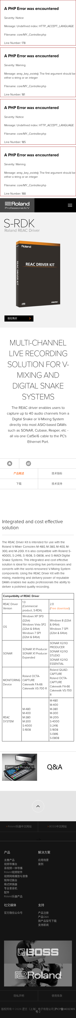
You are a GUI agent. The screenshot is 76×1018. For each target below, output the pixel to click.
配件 (6, 892)
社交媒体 (10, 905)
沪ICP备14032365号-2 (55, 1010)
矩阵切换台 (10, 880)
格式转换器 (10, 884)
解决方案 (44, 852)
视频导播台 (10, 864)
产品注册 (43, 912)
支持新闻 (43, 925)
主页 (9, 463)
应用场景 (43, 860)
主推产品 (9, 860)
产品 (7, 852)
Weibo (28, 463)
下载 (18, 483)
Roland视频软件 (13, 872)
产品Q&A (43, 917)
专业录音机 (10, 888)
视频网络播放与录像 (16, 876)
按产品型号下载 (47, 921)
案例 (40, 864)
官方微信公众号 (13, 912)
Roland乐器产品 (13, 896)
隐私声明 (19, 995)
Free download (59, 608)
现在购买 (12, 318)
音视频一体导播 (13, 868)
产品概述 (19, 473)
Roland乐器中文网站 (20, 826)
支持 (41, 905)
